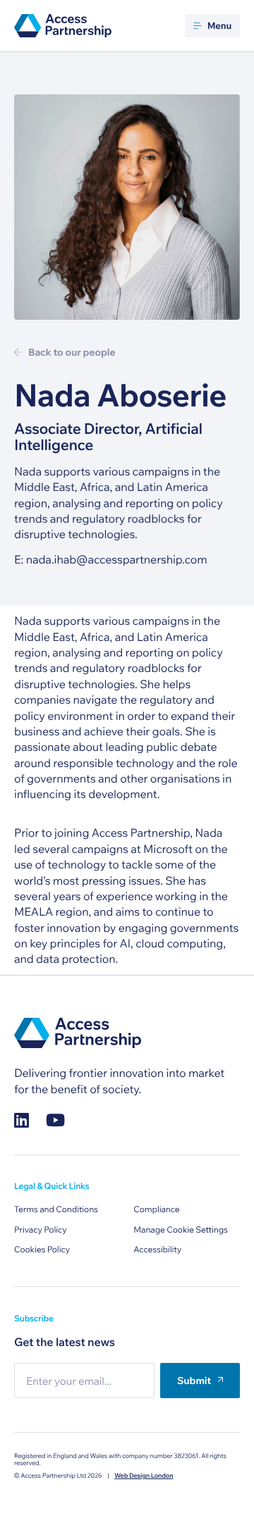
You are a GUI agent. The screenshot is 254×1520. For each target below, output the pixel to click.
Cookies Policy (42, 1250)
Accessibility (157, 1250)
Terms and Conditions (56, 1209)
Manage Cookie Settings (180, 1230)
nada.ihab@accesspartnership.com (116, 560)
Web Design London (143, 1476)
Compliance (156, 1209)
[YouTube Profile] (55, 1120)
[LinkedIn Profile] (21, 1120)
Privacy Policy (40, 1230)
